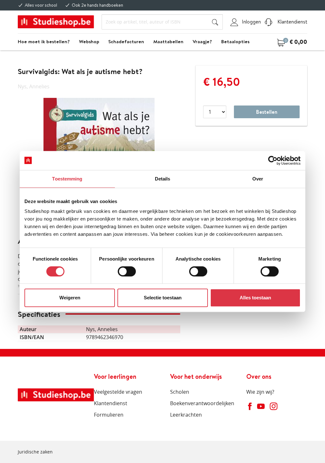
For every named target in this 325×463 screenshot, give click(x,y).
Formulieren (108, 414)
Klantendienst (291, 21)
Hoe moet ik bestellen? (44, 41)
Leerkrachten (186, 414)
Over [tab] (257, 178)
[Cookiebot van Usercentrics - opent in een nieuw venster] (273, 160)
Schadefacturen (126, 41)
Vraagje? (202, 41)
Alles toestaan (255, 297)
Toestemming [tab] (67, 178)
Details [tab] (162, 178)
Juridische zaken (35, 452)
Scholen (179, 391)
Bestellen (266, 111)
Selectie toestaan (163, 297)
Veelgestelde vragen (118, 391)
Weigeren (69, 297)
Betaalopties (235, 41)
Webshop (89, 41)
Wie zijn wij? (260, 391)
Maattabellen (168, 41)
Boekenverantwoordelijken (202, 403)
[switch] (127, 271)
